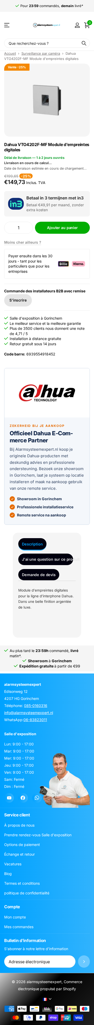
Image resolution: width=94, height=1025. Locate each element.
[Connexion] (77, 25)
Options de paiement (22, 844)
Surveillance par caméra (40, 53)
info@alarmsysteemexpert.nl (28, 712)
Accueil (10, 53)
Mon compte (15, 917)
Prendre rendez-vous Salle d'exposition (38, 835)
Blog (8, 873)
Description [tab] (32, 544)
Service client (17, 814)
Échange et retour (19, 854)
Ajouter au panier (62, 227)
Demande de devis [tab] (39, 574)
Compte (12, 906)
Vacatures (12, 864)
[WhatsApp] (37, 798)
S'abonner (84, 961)
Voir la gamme (7, 25)
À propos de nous (19, 825)
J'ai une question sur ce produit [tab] (47, 559)
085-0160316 (35, 705)
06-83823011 (35, 719)
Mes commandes (18, 926)
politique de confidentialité (26, 893)
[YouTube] (9, 798)
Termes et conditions (22, 883)
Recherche (84, 43)
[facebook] (23, 798)
